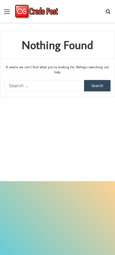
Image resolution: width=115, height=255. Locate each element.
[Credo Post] (36, 11)
